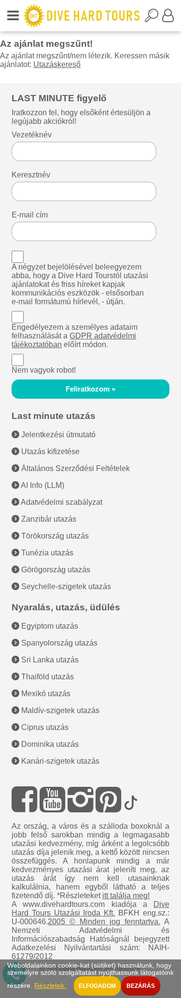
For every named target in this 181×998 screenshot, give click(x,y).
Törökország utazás (54, 536)
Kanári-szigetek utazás (59, 761)
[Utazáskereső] (153, 18)
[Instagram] (80, 799)
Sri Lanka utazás (49, 660)
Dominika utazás (49, 744)
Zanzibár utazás (47, 519)
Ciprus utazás (44, 727)
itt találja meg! (126, 895)
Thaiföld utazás (46, 677)
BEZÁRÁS (140, 986)
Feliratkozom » (90, 389)
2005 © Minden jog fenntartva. (104, 921)
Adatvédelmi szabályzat (60, 502)
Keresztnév (31, 175)
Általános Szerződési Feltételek (74, 468)
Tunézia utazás (46, 553)
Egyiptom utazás (48, 626)
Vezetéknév (32, 135)
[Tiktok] (131, 799)
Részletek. (50, 985)
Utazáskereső (57, 64)
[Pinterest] (108, 799)
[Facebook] (24, 799)
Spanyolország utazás (58, 643)
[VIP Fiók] (168, 18)
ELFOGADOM (97, 986)
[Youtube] (52, 799)
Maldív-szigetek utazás (59, 710)
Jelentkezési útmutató (57, 435)
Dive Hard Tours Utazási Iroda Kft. (90, 908)
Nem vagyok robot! (44, 370)
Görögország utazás (54, 570)
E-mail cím (30, 215)
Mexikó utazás (44, 693)
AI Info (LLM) (41, 485)
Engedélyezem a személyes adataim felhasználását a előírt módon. (75, 336)
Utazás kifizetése (49, 451)
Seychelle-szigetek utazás (65, 586)
